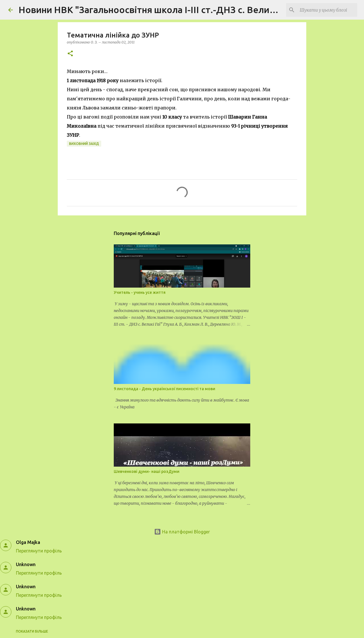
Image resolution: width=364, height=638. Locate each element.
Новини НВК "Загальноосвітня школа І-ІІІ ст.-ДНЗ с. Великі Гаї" (156, 10)
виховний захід (84, 144)
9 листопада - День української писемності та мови (164, 388)
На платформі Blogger (185, 531)
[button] (70, 54)
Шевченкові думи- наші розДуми (146, 471)
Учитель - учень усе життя (140, 292)
